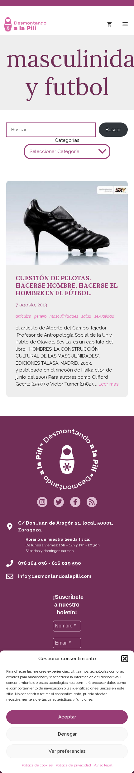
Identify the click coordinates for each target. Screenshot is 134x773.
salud (86, 316)
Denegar (67, 734)
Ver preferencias (67, 751)
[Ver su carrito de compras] (109, 24)
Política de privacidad (73, 765)
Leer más (108, 384)
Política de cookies (37, 765)
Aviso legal (103, 765)
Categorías (67, 140)
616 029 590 (66, 563)
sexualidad (104, 316)
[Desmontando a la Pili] (25, 24)
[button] (125, 658)
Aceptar (67, 717)
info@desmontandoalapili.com (54, 576)
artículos (23, 316)
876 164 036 (32, 563)
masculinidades (64, 316)
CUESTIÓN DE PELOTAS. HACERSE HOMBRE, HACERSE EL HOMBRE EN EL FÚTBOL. (66, 285)
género (40, 316)
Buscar (113, 129)
